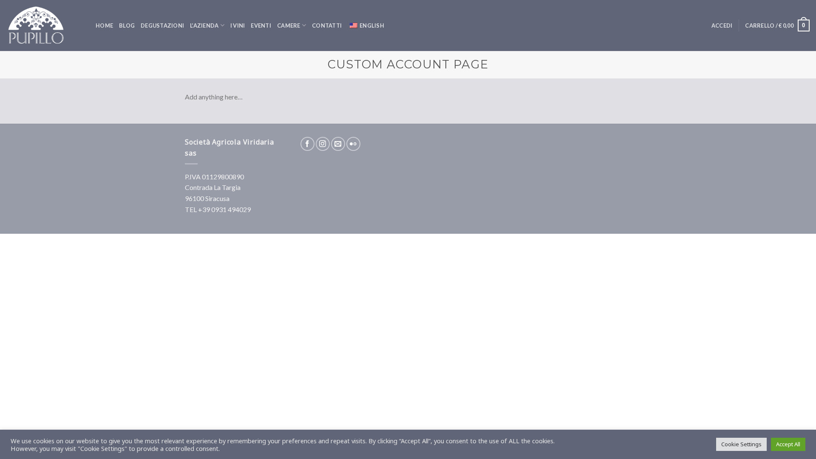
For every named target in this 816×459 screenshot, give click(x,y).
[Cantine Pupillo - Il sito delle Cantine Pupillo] (44, 25)
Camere (288, 25)
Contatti (327, 25)
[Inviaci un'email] (338, 144)
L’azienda (204, 25)
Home (104, 25)
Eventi (261, 25)
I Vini (237, 25)
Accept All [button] (788, 444)
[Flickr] (353, 144)
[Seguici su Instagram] (323, 144)
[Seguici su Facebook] (307, 144)
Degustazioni (162, 25)
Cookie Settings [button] (741, 444)
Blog (127, 25)
